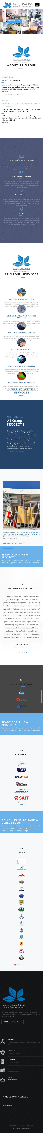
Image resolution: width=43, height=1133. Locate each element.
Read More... (5, 91)
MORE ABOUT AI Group (13, 1022)
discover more (14, 21)
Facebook (13, 1125)
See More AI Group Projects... (16, 452)
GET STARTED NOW (14, 27)
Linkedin (30, 1125)
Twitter (22, 1125)
